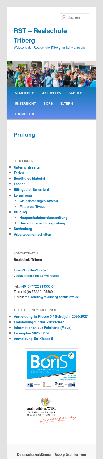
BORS (48, 103)
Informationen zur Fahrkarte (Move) (42, 327)
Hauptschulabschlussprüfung (44, 217)
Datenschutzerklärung (34, 454)
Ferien (19, 172)
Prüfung (20, 211)
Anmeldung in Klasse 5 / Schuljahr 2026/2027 (51, 316)
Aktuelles (51, 92)
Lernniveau (23, 195)
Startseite (24, 92)
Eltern (66, 103)
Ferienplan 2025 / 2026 (32, 333)
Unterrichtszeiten (27, 167)
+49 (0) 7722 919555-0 (37, 286)
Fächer (19, 183)
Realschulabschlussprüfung (42, 223)
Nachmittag (23, 228)
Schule (75, 92)
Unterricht (25, 103)
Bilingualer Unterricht (31, 189)
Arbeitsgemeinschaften (32, 234)
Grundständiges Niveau (39, 200)
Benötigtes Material (29, 178)
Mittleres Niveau (33, 206)
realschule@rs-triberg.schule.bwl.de (52, 296)
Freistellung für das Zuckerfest (39, 321)
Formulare (25, 114)
